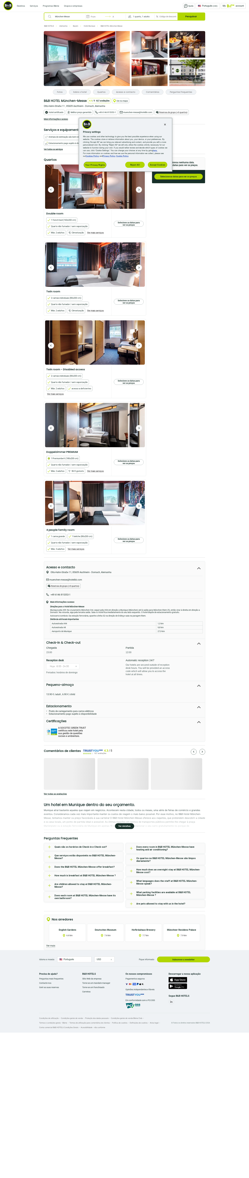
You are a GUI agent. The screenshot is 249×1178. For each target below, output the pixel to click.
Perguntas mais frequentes (51, 979)
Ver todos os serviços (53, 149)
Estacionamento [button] (59, 706)
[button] (140, 16)
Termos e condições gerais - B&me (53, 1023)
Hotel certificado (56, 112)
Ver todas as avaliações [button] (55, 794)
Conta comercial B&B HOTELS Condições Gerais (58, 1027)
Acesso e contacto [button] (60, 567)
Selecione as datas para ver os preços (178, 176)
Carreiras (86, 991)
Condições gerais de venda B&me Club (126, 1018)
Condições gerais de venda (72, 1018)
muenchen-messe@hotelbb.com (137, 112)
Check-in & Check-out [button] (63, 642)
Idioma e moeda (46, 959)
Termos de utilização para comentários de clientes (89, 1023)
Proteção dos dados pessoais (97, 1018)
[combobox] (66, 16)
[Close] (165, 124)
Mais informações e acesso (56, 119)
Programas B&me (51, 6)
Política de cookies (119, 1023)
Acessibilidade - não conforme (93, 1027)
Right (139, 190)
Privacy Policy (109, 156)
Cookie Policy (122, 156)
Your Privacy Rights (95, 164)
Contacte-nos (45, 983)
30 (199, 80)
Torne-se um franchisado (93, 987)
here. (155, 150)
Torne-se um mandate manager (96, 983)
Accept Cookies (157, 164)
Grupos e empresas (73, 6)
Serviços (34, 6)
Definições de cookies (139, 1023)
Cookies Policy (92, 156)
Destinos (21, 6)
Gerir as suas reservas (49, 987)
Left (51, 190)
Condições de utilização (49, 1018)
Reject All (135, 164)
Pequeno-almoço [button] (60, 685)
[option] (95, 187)
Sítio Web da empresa (91, 979)
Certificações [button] (56, 721)
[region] (125, 145)
